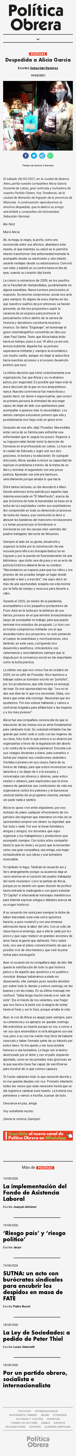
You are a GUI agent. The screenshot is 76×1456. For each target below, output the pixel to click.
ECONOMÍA (60, 1415)
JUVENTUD (53, 1419)
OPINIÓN (35, 1427)
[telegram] (42, 156)
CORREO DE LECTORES (24, 1423)
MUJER (45, 1415)
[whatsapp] (50, 156)
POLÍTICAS (38, 54)
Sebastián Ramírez (44, 68)
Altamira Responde (57, 1427)
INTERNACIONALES (46, 1411)
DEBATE (45, 1423)
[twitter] (34, 156)
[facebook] (26, 156)
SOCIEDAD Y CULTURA (29, 1419)
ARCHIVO (59, 1423)
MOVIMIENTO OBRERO (23, 1415)
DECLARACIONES (15, 1427)
